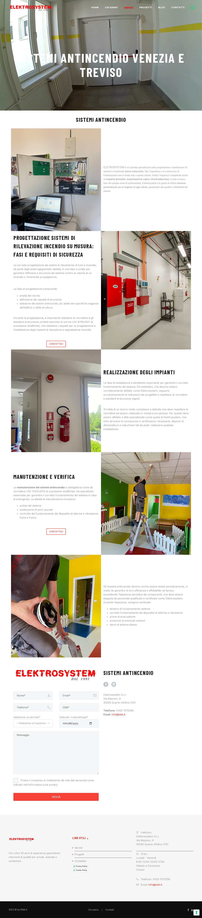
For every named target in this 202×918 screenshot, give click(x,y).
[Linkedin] (113, 684)
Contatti (177, 7)
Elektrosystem (171, 417)
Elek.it (24, 909)
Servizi (128, 7)
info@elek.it (155, 884)
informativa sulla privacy (43, 784)
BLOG (161, 7)
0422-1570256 (125, 710)
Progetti (145, 7)
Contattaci (80, 861)
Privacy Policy (81, 866)
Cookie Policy (81, 870)
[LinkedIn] (192, 910)
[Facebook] (188, 910)
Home (95, 7)
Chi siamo (111, 7)
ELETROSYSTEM (113, 167)
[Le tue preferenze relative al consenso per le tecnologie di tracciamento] (196, 912)
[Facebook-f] (105, 684)
